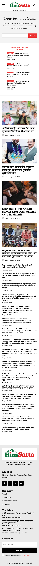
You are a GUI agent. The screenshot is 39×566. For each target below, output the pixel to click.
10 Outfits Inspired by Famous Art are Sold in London (18, 65)
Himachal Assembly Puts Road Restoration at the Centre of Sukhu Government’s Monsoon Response (17, 320)
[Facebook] (4, 483)
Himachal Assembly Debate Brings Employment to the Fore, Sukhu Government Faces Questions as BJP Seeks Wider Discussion (17, 309)
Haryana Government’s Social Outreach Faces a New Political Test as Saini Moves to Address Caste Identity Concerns (19, 341)
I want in (18, 550)
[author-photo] (3, 135)
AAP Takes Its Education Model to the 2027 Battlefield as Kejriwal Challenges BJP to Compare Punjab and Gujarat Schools (18, 407)
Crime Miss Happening (9, 533)
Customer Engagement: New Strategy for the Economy (18, 73)
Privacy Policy (25, 555)
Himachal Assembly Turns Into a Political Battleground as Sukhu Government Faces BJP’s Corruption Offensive (19, 396)
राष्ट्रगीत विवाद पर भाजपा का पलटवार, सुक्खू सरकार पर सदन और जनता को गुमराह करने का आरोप (19, 253)
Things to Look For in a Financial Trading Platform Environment (18, 83)
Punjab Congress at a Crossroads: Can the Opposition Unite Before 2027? (18, 428)
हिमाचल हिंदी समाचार (6, 517)
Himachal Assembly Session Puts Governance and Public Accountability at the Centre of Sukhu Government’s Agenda (19, 297)
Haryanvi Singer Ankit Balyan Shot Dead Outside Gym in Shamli (19, 211)
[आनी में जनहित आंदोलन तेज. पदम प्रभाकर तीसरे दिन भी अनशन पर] (19, 113)
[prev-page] (8, 89)
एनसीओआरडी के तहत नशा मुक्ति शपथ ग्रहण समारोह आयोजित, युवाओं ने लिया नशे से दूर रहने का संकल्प (18, 387)
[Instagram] (10, 483)
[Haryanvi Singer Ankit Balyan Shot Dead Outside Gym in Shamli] (19, 193)
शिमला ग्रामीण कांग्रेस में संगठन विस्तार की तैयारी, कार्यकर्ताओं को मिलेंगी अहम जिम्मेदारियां (17, 266)
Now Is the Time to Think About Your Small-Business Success (18, 55)
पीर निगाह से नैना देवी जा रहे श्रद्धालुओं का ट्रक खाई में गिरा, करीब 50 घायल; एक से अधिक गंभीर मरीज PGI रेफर (18, 276)
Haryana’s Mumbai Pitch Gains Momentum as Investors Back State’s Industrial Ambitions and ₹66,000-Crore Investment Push (19, 352)
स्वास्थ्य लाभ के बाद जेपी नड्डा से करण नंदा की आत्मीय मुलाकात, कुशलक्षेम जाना (18, 170)
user (6, 135)
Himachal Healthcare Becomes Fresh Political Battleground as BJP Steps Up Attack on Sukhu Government (18, 419)
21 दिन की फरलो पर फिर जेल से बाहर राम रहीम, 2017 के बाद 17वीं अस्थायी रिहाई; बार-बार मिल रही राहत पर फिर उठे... (19, 286)
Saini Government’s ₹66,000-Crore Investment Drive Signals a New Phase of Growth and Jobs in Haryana (19, 331)
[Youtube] (21, 483)
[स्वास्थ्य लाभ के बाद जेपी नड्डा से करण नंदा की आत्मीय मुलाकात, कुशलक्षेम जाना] (19, 151)
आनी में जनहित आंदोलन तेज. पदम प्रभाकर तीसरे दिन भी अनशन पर (18, 129)
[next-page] (12, 89)
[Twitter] (15, 483)
